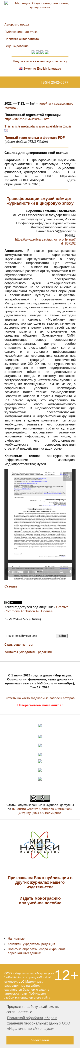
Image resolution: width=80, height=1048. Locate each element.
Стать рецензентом (18, 644)
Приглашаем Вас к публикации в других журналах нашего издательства (40, 882)
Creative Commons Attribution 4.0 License (36, 609)
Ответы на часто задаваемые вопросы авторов (40, 698)
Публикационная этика (21, 31)
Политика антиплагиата (21, 39)
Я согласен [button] (40, 1040)
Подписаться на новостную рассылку (40, 61)
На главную (16, 938)
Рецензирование (16, 46)
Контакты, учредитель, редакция (28, 652)
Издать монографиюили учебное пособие (40, 900)
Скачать (10, 586)
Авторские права (16, 24)
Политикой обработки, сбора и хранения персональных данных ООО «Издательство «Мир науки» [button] (38, 1023)
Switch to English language (41, 68)
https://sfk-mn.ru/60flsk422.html (27, 119)
